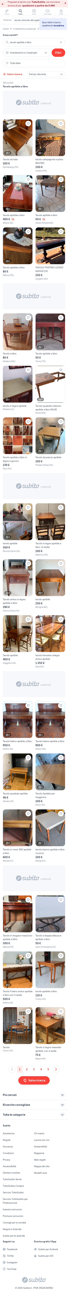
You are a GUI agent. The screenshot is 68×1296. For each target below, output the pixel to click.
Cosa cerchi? (10, 35)
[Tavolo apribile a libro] (18, 200)
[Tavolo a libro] (18, 338)
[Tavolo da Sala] (18, 145)
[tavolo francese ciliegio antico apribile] (50, 641)
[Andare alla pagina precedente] (12, 1069)
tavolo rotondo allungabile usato (31, 20)
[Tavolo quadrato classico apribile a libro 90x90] (50, 390)
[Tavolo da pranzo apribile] (50, 443)
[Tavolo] (18, 1033)
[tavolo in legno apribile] (18, 390)
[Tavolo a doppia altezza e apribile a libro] (50, 922)
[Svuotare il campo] (60, 42)
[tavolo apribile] (18, 529)
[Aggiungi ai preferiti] (28, 123)
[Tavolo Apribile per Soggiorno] (50, 779)
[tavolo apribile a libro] (50, 977)
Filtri (58, 52)
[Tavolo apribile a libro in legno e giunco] (18, 443)
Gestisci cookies (11, 1172)
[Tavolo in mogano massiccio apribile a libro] (18, 922)
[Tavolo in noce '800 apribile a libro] (18, 835)
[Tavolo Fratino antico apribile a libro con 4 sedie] (18, 977)
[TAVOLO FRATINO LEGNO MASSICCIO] (50, 253)
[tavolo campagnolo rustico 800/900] (50, 145)
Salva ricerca (14, 74)
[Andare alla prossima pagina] (55, 1069)
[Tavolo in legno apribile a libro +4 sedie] (50, 529)
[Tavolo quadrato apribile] (18, 779)
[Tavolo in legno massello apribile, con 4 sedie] (50, 1033)
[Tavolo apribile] (18, 641)
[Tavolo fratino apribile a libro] (18, 726)
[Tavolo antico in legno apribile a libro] (18, 585)
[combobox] (34, 42)
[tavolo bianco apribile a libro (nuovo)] (50, 835)
